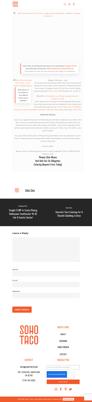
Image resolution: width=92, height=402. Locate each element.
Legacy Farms (71, 66)
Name (15, 269)
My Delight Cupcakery (37, 110)
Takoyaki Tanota (53, 110)
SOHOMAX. (68, 399)
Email (15, 280)
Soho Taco (30, 190)
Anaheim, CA (68, 69)
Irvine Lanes (52, 91)
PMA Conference (53, 69)
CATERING (63, 340)
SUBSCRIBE (63, 382)
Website (16, 291)
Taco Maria (23, 110)
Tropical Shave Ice (64, 107)
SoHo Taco (77, 110)
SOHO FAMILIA (63, 346)
